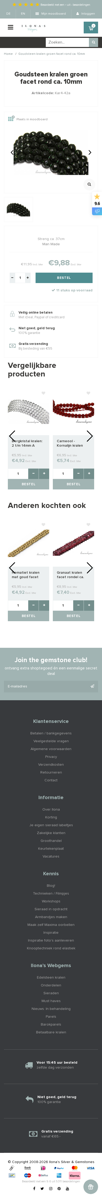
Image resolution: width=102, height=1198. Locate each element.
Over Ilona (51, 809)
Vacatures (51, 856)
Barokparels (51, 1024)
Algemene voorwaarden (51, 749)
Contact (51, 780)
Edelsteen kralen (51, 977)
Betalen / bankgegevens (51, 733)
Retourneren (51, 772)
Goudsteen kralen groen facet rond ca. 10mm (51, 54)
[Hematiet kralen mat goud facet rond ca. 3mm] (28, 543)
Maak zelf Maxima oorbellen (51, 925)
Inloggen (88, 13)
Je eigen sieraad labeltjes (51, 825)
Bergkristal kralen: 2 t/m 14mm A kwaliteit (27, 443)
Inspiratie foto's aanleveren (51, 940)
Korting (51, 817)
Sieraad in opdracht (51, 909)
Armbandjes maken (51, 917)
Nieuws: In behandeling (51, 1009)
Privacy (51, 757)
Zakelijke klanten (51, 833)
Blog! (51, 886)
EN (23, 13)
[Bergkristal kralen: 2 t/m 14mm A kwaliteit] (28, 411)
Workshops (51, 901)
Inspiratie (51, 933)
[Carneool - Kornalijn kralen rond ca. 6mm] (73, 411)
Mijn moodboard (53, 13)
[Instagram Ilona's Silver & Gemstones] (50, 1188)
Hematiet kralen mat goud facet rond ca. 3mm (25, 575)
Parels (51, 1017)
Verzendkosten (51, 764)
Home (8, 54)
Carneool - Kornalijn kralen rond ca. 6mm (70, 443)
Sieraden (51, 993)
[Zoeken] (93, 42)
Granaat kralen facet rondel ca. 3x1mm (70, 575)
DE (8, 13)
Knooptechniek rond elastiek (51, 948)
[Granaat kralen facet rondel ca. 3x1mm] (73, 543)
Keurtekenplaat (51, 848)
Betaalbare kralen (51, 1032)
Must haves (51, 1001)
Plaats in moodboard (32, 119)
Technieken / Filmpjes (51, 893)
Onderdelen (51, 985)
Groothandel (51, 841)
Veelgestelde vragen (51, 741)
